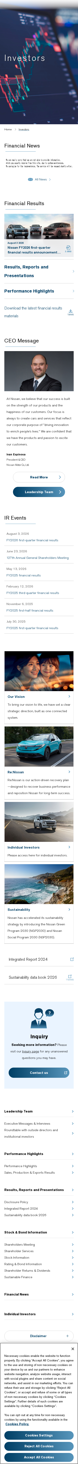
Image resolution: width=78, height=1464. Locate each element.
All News (41, 179)
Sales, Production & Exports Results (29, 1172)
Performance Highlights (23, 1154)
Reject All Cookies (39, 1446)
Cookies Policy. (17, 1424)
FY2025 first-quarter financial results (32, 628)
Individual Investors (20, 1314)
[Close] (73, 1349)
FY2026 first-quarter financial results (32, 540)
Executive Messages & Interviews (27, 1123)
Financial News (16, 1294)
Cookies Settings (39, 1435)
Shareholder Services (19, 1251)
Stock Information (16, 1257)
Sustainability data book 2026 (33, 977)
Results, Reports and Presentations (34, 1190)
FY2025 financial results (23, 575)
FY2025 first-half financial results (29, 610)
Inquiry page (30, 1051)
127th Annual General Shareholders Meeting (37, 558)
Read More (39, 477)
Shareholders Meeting (19, 1244)
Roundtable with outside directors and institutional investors (31, 1133)
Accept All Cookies (39, 1457)
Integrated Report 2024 (28, 959)
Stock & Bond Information (25, 1232)
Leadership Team (39, 492)
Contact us (39, 1073)
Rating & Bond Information (23, 1264)
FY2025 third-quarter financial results (32, 593)
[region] (39, 1403)
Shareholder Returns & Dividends (27, 1270)
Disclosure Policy (16, 1202)
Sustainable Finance (18, 1277)
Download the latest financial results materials (33, 312)
